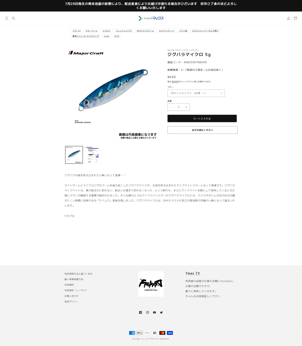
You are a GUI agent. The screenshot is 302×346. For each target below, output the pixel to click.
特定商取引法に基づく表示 (78, 273)
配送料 (175, 81)
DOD (116, 36)
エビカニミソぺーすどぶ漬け (205, 30)
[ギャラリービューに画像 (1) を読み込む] (74, 155)
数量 (170, 100)
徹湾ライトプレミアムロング (86, 36)
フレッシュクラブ (124, 30)
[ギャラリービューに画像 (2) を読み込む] (93, 155)
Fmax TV (193, 273)
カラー (171, 86)
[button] (6, 18)
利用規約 (69, 284)
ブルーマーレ (92, 30)
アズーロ (77, 30)
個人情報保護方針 (73, 279)
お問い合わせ (71, 295)
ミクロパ (107, 30)
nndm (106, 36)
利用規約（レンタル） (76, 290)
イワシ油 (183, 30)
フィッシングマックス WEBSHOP (155, 338)
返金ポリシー (71, 301)
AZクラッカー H (166, 30)
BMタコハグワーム (145, 30)
